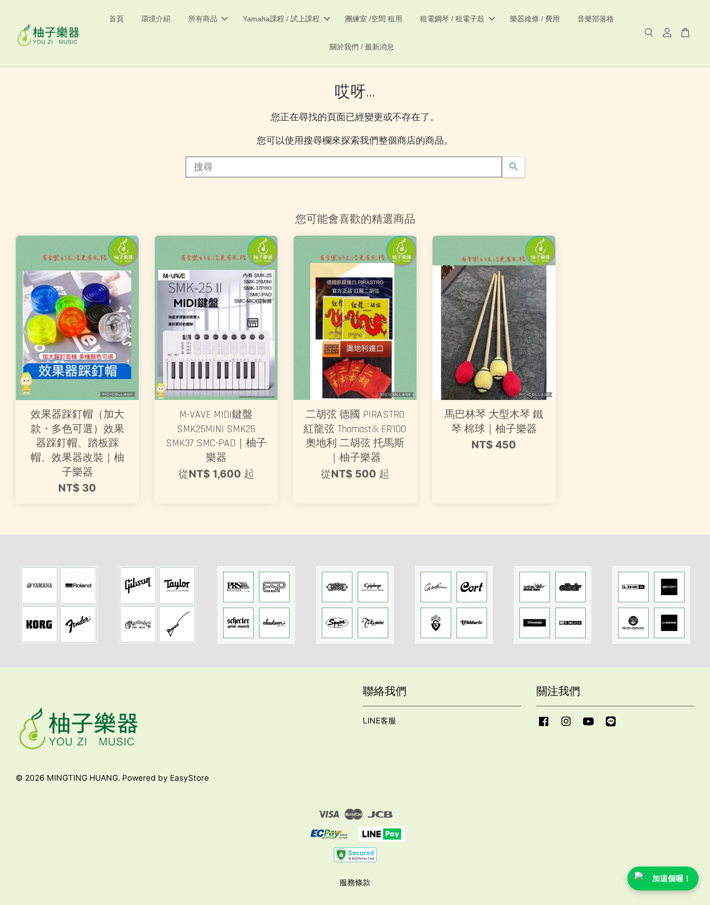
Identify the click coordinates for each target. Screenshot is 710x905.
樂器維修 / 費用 (535, 19)
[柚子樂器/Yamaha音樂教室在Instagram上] (566, 726)
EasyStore (189, 778)
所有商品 (202, 19)
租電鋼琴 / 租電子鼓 (452, 19)
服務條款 (355, 882)
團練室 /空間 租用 (373, 19)
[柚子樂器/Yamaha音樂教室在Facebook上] (543, 726)
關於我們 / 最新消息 (362, 47)
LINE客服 (379, 721)
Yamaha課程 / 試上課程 (281, 19)
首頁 (116, 19)
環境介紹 (155, 19)
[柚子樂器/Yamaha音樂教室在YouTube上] (588, 726)
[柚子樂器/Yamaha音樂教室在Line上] (610, 726)
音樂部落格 (595, 19)
